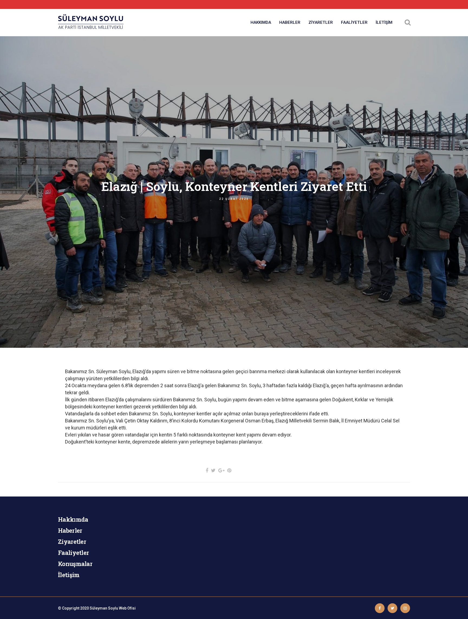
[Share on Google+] (221, 470)
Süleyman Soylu (104, 608)
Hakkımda (73, 519)
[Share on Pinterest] (229, 470)
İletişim (68, 575)
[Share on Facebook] (207, 470)
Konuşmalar (75, 564)
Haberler (70, 530)
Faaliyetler (73, 553)
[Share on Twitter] (213, 470)
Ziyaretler (72, 541)
